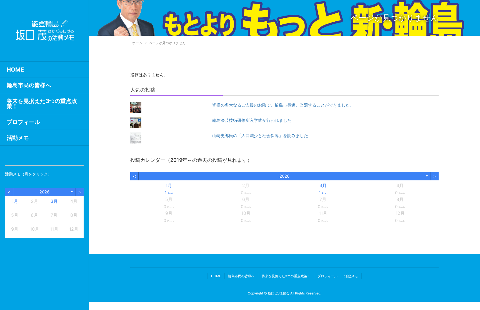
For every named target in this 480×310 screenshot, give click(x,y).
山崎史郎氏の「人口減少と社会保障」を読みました (260, 135)
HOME (15, 69)
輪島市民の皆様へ (29, 85)
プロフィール (23, 122)
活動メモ (18, 137)
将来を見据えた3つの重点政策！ (42, 103)
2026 (44, 192)
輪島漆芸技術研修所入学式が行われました (251, 120)
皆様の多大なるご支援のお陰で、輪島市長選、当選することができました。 (283, 105)
